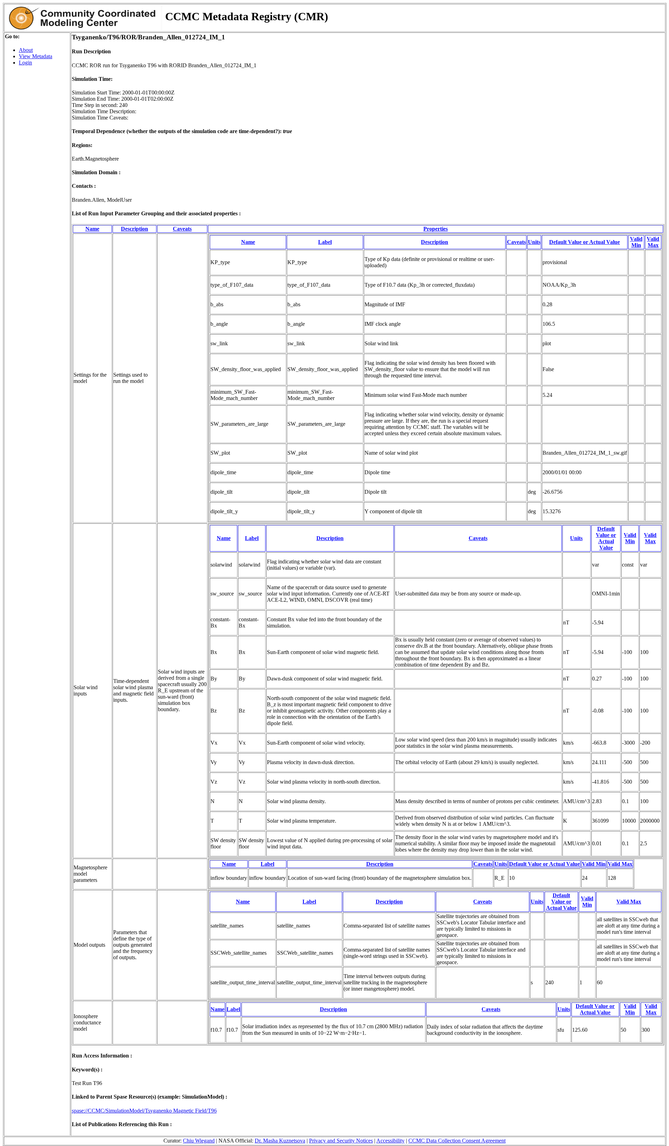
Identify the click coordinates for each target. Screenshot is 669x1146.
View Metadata (35, 56)
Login (25, 63)
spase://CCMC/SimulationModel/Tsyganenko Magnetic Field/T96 (144, 1111)
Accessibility (390, 1141)
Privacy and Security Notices (341, 1141)
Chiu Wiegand (199, 1141)
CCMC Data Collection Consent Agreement (457, 1141)
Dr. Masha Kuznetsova (280, 1141)
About (26, 50)
